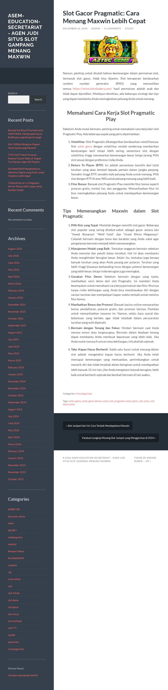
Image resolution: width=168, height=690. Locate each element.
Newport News (16, 551)
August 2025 (15, 332)
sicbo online (14, 579)
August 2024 (15, 409)
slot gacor (13, 607)
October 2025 (15, 318)
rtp (9, 572)
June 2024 (14, 423)
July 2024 (13, 416)
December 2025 (17, 304)
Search (12, 93)
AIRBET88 (14, 509)
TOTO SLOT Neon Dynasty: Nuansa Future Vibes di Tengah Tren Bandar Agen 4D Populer (24, 158)
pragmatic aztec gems (126, 400)
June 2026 (14, 262)
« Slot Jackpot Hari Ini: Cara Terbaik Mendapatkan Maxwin (97, 425)
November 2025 (17, 311)
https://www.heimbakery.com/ (92, 88)
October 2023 (15, 479)
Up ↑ (148, 461)
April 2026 (14, 276)
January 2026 (15, 297)
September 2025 (17, 325)
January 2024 (15, 458)
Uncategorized (16, 649)
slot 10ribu (14, 593)
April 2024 (14, 437)
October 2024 (15, 395)
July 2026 (13, 255)
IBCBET (12, 530)
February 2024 (16, 451)
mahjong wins (15, 537)
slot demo (13, 600)
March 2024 (14, 444)
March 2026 (14, 283)
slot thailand (14, 621)
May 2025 (13, 353)
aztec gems (85, 146)
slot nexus (13, 614)
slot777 (12, 627)
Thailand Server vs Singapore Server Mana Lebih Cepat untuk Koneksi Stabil (25, 186)
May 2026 (13, 269)
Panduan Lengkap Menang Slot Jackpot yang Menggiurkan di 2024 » (119, 437)
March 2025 (14, 360)
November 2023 (17, 472)
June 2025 (14, 346)
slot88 (11, 635)
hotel (11, 523)
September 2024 (17, 402)
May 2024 (13, 430)
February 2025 (16, 367)
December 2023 (17, 465)
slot (10, 586)
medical (12, 544)
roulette (12, 565)
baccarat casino (16, 516)
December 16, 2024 (75, 28)
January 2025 (15, 374)
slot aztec (144, 400)
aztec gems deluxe (92, 400)
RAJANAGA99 (16, 558)
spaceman (13, 641)
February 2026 (16, 290)
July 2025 (13, 339)
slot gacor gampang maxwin (23, 675)
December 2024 (17, 381)
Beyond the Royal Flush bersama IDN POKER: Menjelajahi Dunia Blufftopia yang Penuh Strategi (25, 134)
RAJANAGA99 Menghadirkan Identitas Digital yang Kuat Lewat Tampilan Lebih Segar (26, 172)
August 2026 (15, 248)
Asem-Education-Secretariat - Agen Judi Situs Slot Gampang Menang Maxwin (25, 36)
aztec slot (108, 400)
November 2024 (17, 388)
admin (95, 28)
